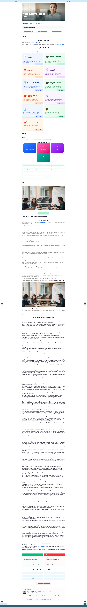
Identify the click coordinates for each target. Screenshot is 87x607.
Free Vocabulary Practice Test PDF (43, 583)
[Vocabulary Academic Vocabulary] (32, 59)
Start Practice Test (44, 213)
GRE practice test (61, 44)
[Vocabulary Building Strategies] (32, 111)
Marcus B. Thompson (28, 23)
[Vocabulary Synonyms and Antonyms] (32, 98)
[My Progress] (69, 1)
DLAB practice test (41, 546)
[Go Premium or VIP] (67, 1)
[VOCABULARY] (54, 98)
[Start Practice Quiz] (85, 303)
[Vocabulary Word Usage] (32, 124)
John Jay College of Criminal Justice (32, 593)
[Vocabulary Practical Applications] (54, 72)
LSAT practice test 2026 (45, 539)
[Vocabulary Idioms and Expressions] (32, 72)
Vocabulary (28, 21)
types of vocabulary (36, 42)
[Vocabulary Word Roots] (54, 111)
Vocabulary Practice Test (42, 1)
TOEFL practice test (52, 134)
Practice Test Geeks (18, 606)
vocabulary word (43, 222)
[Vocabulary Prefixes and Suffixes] (54, 85)
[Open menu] (71, 1)
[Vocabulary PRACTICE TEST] (32, 85)
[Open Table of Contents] (2, 303)
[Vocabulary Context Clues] (54, 59)
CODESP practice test (46, 543)
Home (24, 21)
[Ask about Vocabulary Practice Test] (2, 601)
